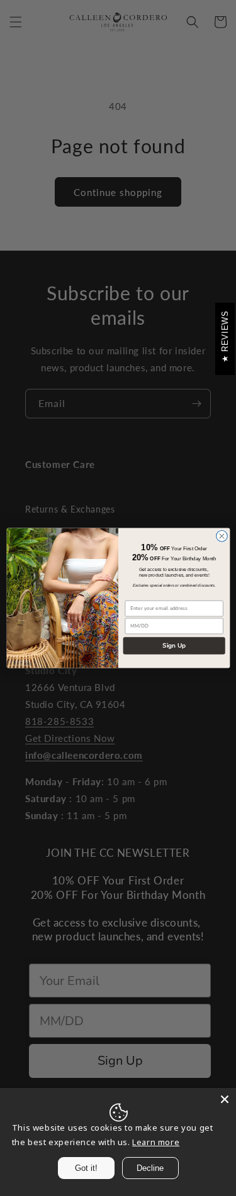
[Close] (224, 1099)
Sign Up (174, 645)
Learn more (155, 1142)
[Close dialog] (221, 536)
